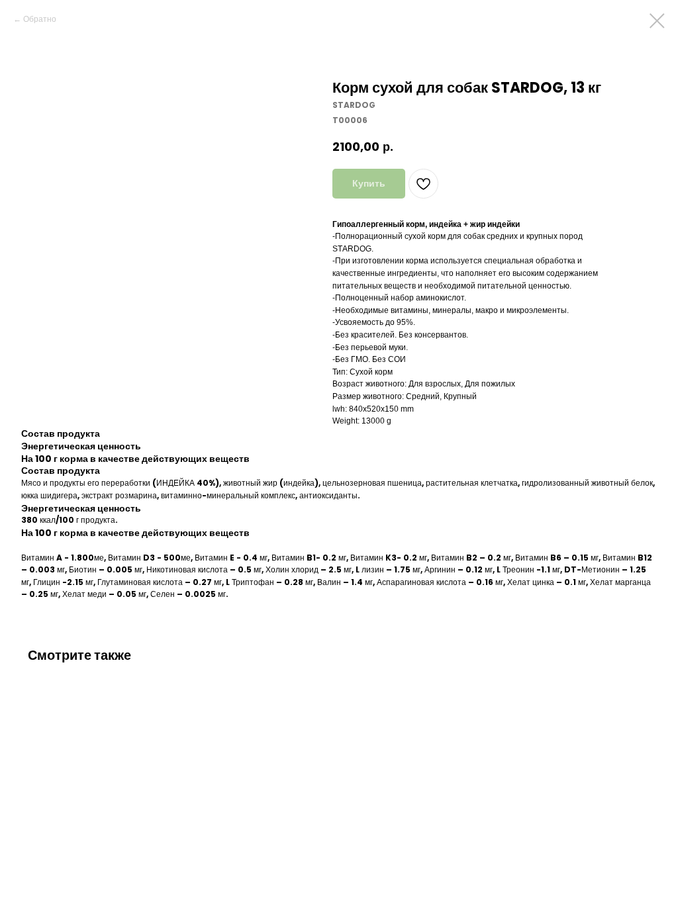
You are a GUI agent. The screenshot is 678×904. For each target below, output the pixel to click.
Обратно (39, 18)
